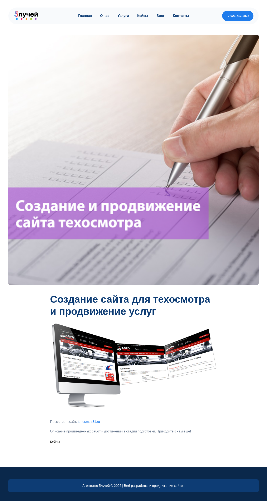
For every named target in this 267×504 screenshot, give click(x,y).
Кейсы (55, 442)
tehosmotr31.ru (89, 421)
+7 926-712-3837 (237, 16)
